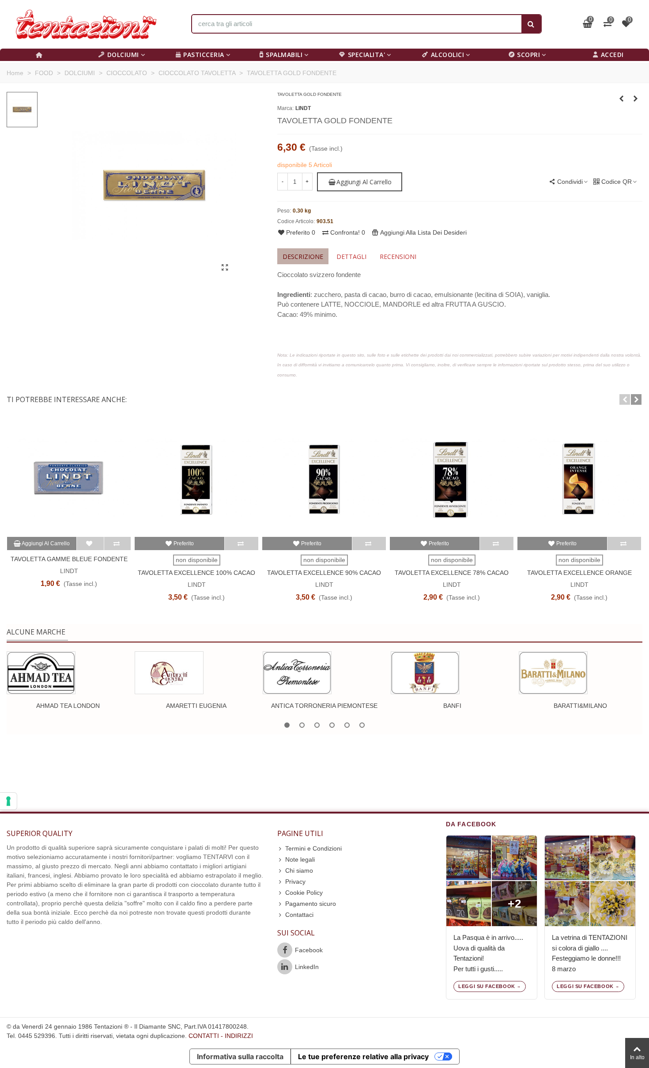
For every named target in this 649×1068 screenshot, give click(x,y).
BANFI (452, 705)
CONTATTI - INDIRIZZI (221, 1035)
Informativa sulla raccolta (240, 1056)
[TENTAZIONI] (86, 24)
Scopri (528, 54)
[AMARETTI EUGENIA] (169, 672)
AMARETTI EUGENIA (196, 705)
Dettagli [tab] (351, 256)
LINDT (303, 108)
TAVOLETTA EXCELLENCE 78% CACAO (452, 572)
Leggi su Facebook (486, 986)
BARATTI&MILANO (580, 705)
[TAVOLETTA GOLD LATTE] (635, 98)
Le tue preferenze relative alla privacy (363, 1056)
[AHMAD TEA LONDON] (41, 672)
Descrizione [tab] (303, 256)
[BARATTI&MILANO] (553, 672)
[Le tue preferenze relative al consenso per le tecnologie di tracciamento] (8, 801)
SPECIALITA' (366, 54)
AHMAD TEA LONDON (68, 705)
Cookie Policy (304, 892)
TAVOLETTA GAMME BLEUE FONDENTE (69, 559)
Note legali (300, 859)
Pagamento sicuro (310, 903)
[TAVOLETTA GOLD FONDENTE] (224, 267)
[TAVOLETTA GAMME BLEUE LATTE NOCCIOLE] (621, 98)
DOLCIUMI (123, 54)
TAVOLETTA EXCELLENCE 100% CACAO (196, 572)
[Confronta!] (117, 543)
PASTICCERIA (203, 54)
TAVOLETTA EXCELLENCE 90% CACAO (324, 572)
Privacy (295, 881)
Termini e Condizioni (313, 848)
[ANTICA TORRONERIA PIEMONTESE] (297, 672)
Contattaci (299, 914)
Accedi (612, 54)
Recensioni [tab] (398, 256)
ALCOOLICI (447, 54)
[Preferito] (90, 543)
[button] (624, 399)
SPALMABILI (284, 54)
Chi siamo (299, 870)
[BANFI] (425, 672)
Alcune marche (36, 632)
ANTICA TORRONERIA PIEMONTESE (324, 705)
